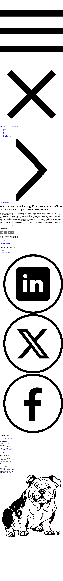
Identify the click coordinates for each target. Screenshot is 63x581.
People (5, 132)
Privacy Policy (3, 438)
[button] (1, 232)
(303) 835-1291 (10, 471)
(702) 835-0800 (10, 459)
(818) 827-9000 (7, 136)
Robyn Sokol (13, 225)
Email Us (2, 250)
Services (5, 131)
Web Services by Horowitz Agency (7, 437)
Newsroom (6, 133)
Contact (5, 135)
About (5, 129)
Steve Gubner (22, 225)
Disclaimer (9, 438)
